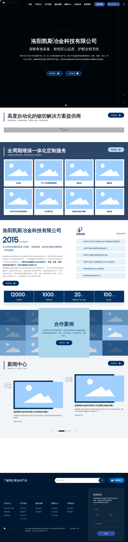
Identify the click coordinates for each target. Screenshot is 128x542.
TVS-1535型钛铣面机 (49, 183)
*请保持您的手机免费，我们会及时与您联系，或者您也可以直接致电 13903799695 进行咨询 (105, 500)
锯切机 (109, 211)
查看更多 (114, 115)
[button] (63, 105)
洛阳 (40, 531)
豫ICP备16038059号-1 (59, 528)
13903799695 (84, 452)
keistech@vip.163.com (107, 454)
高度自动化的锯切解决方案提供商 (64, 41)
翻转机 (109, 183)
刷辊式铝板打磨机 (79, 211)
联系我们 (118, 480)
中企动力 (35, 531)
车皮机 (18, 183)
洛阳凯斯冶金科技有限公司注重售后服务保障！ (33, 405)
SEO (77, 528)
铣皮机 (79, 183)
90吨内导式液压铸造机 (18, 211)
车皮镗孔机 (48, 211)
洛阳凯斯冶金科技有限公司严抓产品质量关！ (94, 411)
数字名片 (45, 531)
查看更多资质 (120, 234)
